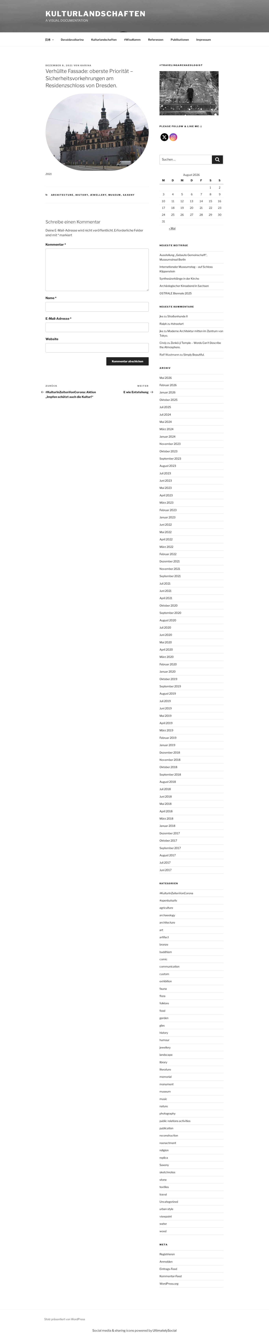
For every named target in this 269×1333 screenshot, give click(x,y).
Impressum (203, 39)
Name (51, 298)
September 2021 (170, 576)
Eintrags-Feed (168, 1269)
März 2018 (166, 818)
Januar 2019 (167, 745)
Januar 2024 (167, 436)
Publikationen (180, 39)
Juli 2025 (165, 407)
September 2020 (170, 612)
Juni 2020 (166, 634)
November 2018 (170, 759)
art (161, 930)
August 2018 (168, 781)
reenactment (168, 1143)
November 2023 (170, 443)
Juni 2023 (166, 480)
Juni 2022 (166, 524)
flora (162, 996)
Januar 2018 (167, 825)
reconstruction (169, 1135)
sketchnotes (167, 1172)
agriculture (166, 907)
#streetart (177, 323)
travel (163, 1194)
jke (161, 316)
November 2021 (170, 568)
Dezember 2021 (170, 561)
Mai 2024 (166, 421)
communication (169, 966)
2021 (48, 173)
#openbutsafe (168, 900)
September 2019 (170, 686)
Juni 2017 (166, 870)
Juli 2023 (165, 473)
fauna (163, 988)
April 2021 (166, 598)
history (81, 195)
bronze (164, 944)
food (162, 1010)
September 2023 (170, 458)
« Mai (172, 228)
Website (51, 339)
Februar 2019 (168, 737)
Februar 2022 (168, 554)
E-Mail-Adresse (58, 318)
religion (164, 1150)
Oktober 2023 (168, 451)
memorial (166, 1076)
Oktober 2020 (169, 605)
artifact (164, 937)
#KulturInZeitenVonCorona (176, 893)
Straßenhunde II (177, 316)
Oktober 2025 (168, 399)
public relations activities (175, 1121)
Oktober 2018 (168, 767)
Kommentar (55, 244)
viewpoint (166, 1216)
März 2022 (166, 546)
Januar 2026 (167, 392)
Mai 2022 (166, 532)
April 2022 (166, 539)
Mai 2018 (166, 803)
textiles (164, 1187)
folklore (164, 1003)
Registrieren (167, 1254)
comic (163, 959)
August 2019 (168, 693)
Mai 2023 (166, 487)
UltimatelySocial (165, 1330)
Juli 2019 (165, 701)
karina (86, 65)
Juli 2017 (165, 862)
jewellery (98, 195)
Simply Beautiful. (193, 354)
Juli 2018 (165, 789)
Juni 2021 (166, 590)
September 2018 (170, 774)
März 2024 (166, 429)
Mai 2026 (166, 377)
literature (165, 1069)
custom (164, 974)
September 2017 (170, 848)
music (163, 1099)
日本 (48, 39)
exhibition (166, 981)
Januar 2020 (168, 671)
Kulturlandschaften (95, 13)
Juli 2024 (165, 414)
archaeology (167, 915)
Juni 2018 (166, 796)
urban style (166, 1209)
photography (167, 1113)
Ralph (163, 323)
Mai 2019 (166, 715)
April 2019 (166, 723)
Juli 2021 (165, 583)
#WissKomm (132, 39)
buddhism (166, 952)
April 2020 (166, 649)
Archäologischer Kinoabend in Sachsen (184, 285)
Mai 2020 (166, 642)
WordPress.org (169, 1283)
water (163, 1223)
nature (164, 1106)
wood (163, 1231)
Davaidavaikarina (72, 39)
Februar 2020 (168, 664)
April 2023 (166, 495)
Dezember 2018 (170, 752)
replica (164, 1157)
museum (114, 195)
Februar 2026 (168, 385)
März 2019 (166, 730)
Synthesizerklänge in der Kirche (179, 278)
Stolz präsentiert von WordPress (64, 1319)
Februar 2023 (168, 510)
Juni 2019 (166, 708)
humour (164, 1040)
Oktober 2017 (168, 840)
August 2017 (168, 855)
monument (166, 1084)
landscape (166, 1054)
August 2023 (168, 465)
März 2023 (166, 502)
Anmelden (166, 1261)
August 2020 (168, 620)
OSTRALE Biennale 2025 (176, 293)
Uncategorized (169, 1201)
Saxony (129, 195)
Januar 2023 (167, 517)
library (163, 1062)
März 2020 (167, 656)
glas (162, 1025)
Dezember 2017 (170, 833)
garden (164, 1018)
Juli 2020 (165, 627)
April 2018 (166, 811)
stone (163, 1179)
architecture (62, 195)
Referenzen (155, 39)
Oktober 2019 (168, 679)
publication (166, 1128)
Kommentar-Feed (171, 1276)
